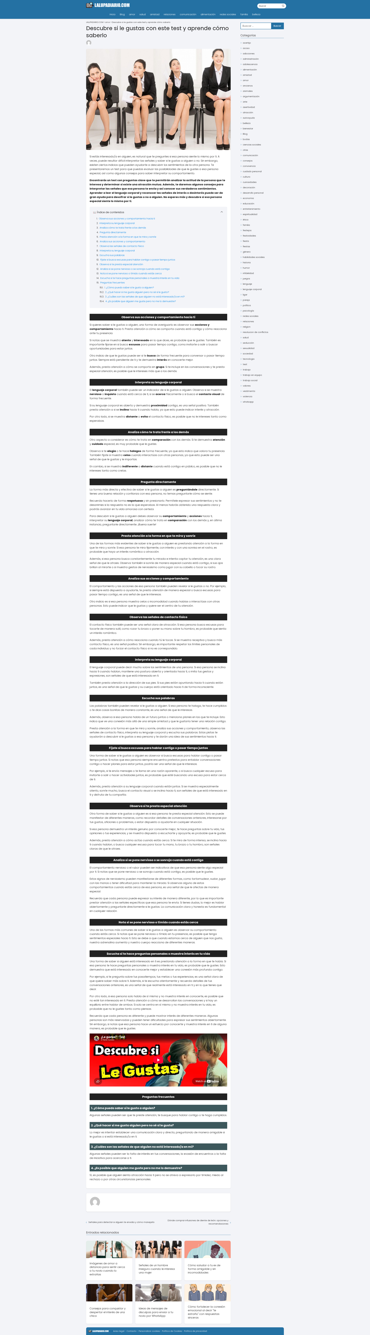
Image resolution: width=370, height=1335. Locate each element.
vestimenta (249, 391)
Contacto (131, 1331)
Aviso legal (118, 1331)
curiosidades (250, 182)
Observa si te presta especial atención (121, 264)
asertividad (249, 107)
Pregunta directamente (113, 232)
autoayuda (249, 117)
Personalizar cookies (149, 1331)
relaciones (169, 14)
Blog (122, 14)
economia (248, 198)
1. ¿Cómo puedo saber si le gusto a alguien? (129, 287)
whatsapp (248, 401)
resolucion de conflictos (255, 332)
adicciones (249, 53)
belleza (256, 14)
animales (248, 91)
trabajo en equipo (252, 375)
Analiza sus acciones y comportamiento (122, 241)
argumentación (251, 96)
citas (245, 149)
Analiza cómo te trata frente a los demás (123, 227)
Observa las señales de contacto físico (122, 246)
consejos (247, 160)
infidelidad (248, 273)
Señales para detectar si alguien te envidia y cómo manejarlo (121, 1222)
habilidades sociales (254, 257)
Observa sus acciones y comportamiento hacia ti (127, 218)
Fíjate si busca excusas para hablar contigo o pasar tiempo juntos (137, 259)
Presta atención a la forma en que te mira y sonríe (128, 237)
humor (246, 267)
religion (246, 326)
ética (245, 219)
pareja (246, 299)
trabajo (247, 369)
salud (142, 14)
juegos (246, 278)
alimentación (208, 14)
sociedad (248, 353)
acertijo (247, 42)
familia (244, 14)
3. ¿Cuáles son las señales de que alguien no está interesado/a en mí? (145, 296)
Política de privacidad (195, 1331)
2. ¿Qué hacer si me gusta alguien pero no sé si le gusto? (137, 292)
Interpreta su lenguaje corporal (117, 223)
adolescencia (250, 64)
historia (247, 262)
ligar (245, 294)
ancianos (248, 85)
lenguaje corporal (252, 289)
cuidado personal (252, 171)
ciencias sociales (252, 144)
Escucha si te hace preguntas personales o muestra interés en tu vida (139, 278)
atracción (248, 112)
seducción (248, 342)
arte (245, 101)
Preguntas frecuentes (112, 282)
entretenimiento (251, 208)
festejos (247, 230)
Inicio (112, 14)
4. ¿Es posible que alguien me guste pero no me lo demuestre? (140, 301)
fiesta (246, 241)
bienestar (248, 128)
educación (248, 203)
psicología (248, 310)
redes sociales (228, 14)
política (247, 305)
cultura (246, 176)
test (245, 364)
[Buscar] (283, 5)
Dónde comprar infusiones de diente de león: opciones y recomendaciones (198, 1222)
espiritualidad (250, 214)
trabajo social (250, 380)
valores (247, 385)
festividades (249, 235)
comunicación (188, 14)
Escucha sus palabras (112, 255)
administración (251, 58)
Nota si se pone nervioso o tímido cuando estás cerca (131, 273)
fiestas (246, 246)
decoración (249, 187)
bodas (246, 139)
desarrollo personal (253, 192)
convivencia (249, 166)
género (247, 251)
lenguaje (247, 283)
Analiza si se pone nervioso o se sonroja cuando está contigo (135, 269)
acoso (246, 48)
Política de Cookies (172, 1331)
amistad (154, 14)
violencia (247, 396)
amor (132, 14)
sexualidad (248, 348)
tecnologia (248, 358)
